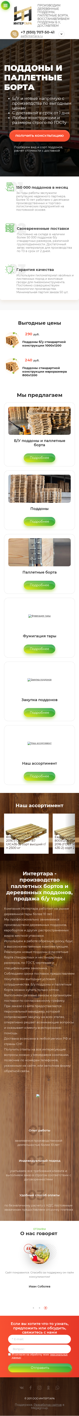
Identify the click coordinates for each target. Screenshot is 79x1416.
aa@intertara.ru (32, 36)
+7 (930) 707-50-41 (37, 32)
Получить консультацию (39, 136)
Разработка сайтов (48, 1405)
